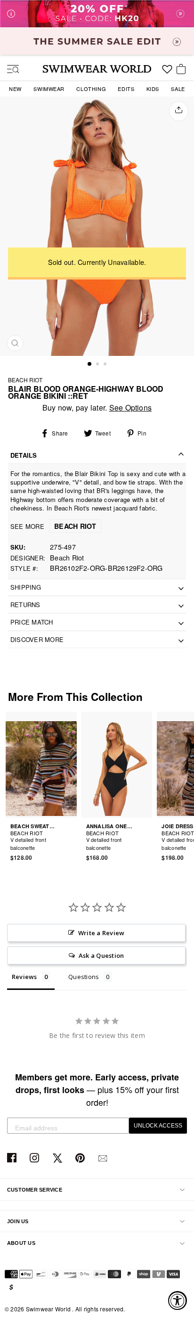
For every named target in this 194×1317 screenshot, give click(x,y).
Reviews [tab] (24, 976)
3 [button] (106, 364)
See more (53, 526)
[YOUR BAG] (182, 69)
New (15, 88)
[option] (97, 226)
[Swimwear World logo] (97, 69)
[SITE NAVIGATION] (9, 69)
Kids (152, 88)
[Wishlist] (167, 72)
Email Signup (104, 1158)
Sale (178, 88)
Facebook (13, 1158)
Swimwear (49, 88)
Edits (126, 88)
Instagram (35, 1158)
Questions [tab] (83, 976)
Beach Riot (25, 380)
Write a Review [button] (101, 933)
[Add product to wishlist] (71, 842)
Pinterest (81, 1158)
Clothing (91, 88)
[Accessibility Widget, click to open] (177, 1300)
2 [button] (98, 364)
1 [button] (90, 364)
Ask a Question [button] (101, 955)
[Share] (178, 111)
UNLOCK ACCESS (158, 1125)
